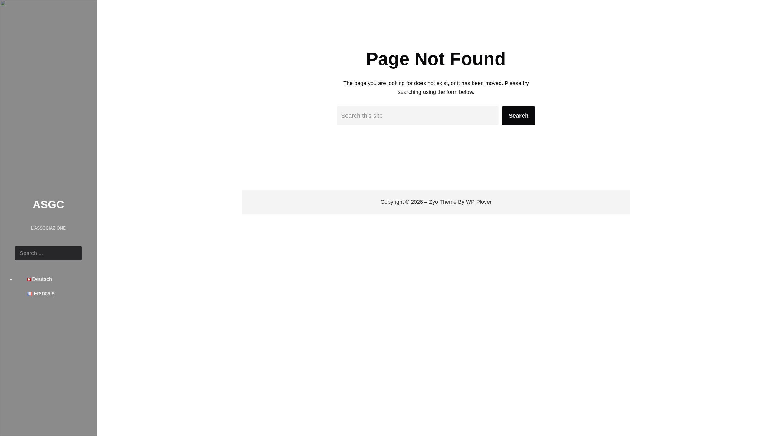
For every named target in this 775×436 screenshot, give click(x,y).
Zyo (433, 202)
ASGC (48, 204)
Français (43, 293)
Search (519, 115)
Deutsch (41, 279)
